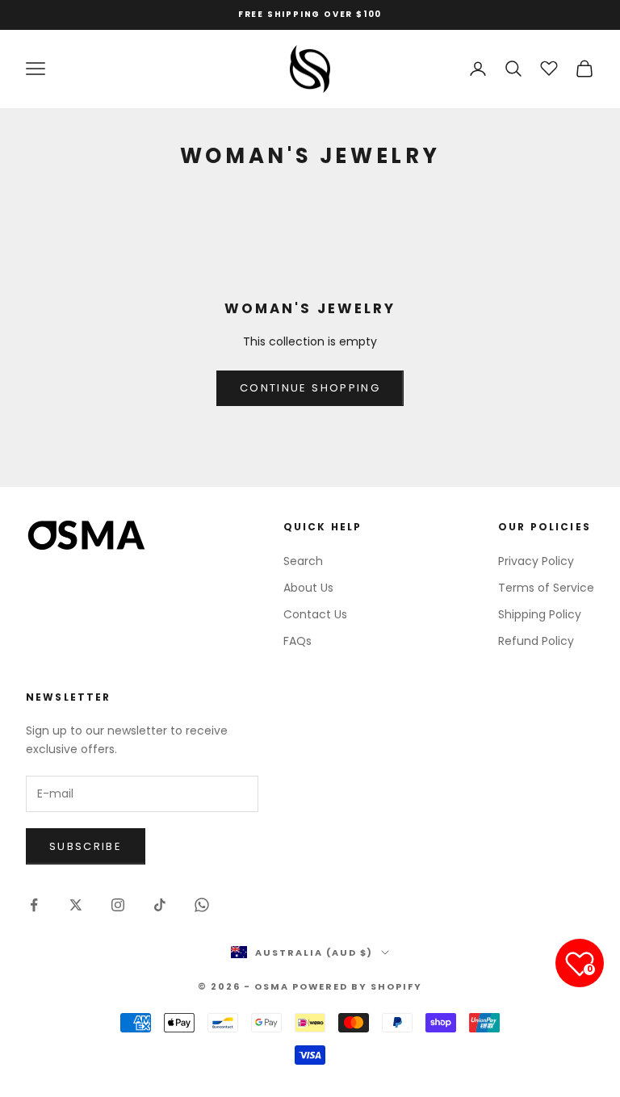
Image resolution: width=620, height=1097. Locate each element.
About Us (308, 588)
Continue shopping (310, 388)
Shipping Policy (539, 614)
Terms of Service (546, 588)
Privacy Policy (536, 561)
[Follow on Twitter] (76, 905)
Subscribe (85, 846)
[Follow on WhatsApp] (202, 905)
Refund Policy (536, 641)
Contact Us (315, 614)
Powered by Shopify (357, 986)
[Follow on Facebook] (34, 905)
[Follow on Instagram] (118, 905)
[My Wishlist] (549, 66)
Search (303, 561)
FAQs (297, 641)
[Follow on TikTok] (160, 905)
